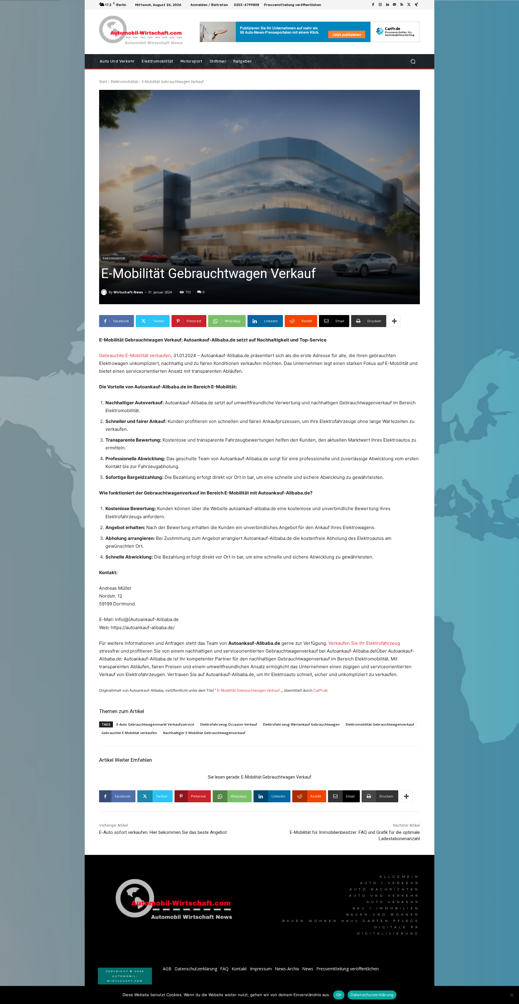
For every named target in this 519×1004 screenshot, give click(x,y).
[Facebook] (373, 4)
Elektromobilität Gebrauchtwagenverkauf (380, 724)
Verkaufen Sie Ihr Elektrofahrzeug (364, 643)
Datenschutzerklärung (372, 994)
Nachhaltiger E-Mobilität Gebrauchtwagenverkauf (204, 732)
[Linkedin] (387, 4)
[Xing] (416, 4)
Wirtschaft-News (128, 292)
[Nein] (511, 995)
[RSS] (401, 4)
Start (103, 81)
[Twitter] (409, 4)
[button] (413, 61)
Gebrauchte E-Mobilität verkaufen (135, 355)
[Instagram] (380, 4)
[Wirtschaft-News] (105, 292)
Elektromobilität (124, 81)
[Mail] (394, 4)
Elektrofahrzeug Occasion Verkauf (228, 724)
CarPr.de (320, 690)
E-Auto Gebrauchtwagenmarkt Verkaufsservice (155, 724)
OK (339, 994)
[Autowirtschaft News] (142, 32)
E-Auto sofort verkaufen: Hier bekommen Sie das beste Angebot (163, 832)
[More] (394, 321)
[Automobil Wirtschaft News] (175, 901)
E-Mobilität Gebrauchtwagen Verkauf (248, 690)
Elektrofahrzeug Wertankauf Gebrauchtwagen (301, 724)
